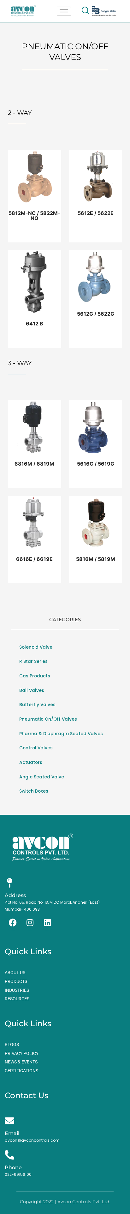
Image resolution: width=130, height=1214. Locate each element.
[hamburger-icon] (64, 11)
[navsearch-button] (85, 11)
